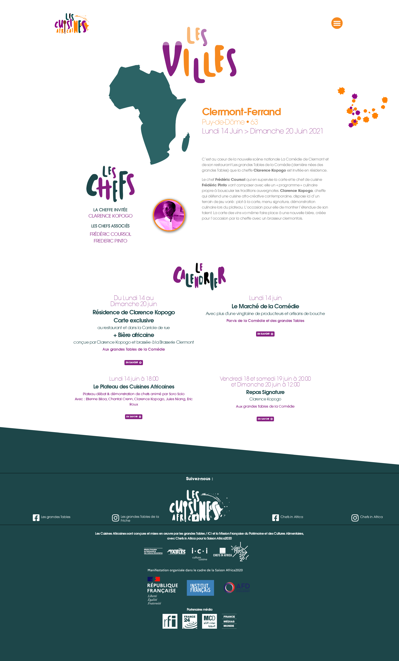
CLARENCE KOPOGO (110, 216)
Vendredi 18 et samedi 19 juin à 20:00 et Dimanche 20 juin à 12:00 (265, 381)
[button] (337, 23)
